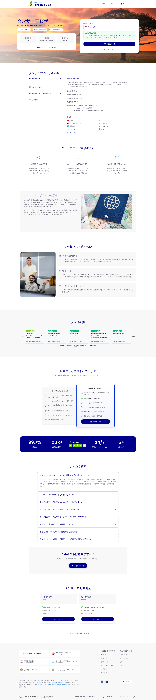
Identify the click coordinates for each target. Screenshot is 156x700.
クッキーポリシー (107, 665)
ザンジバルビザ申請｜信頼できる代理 (78, 633)
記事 (121, 662)
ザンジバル (38, 214)
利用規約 (104, 655)
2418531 (64, 662)
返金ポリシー (105, 658)
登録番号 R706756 (64, 654)
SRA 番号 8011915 (37, 685)
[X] (107, 682)
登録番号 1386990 (57, 682)
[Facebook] (102, 682)
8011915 (32, 662)
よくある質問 (124, 658)
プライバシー (105, 662)
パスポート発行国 (89, 23)
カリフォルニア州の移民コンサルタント (60, 685)
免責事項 (104, 673)
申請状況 (105, 4)
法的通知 (104, 669)
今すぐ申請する (94, 422)
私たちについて (125, 665)
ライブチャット (79, 566)
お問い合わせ (113, 4)
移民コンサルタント (28, 670)
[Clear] (131, 27)
